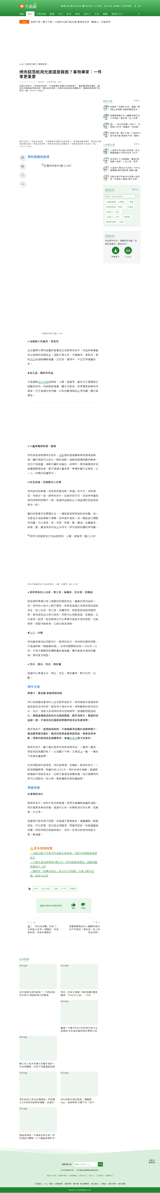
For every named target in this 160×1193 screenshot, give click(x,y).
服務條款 (68, 1183)
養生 (30, 13)
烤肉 (32, 359)
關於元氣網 (51, 1176)
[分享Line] (22, 166)
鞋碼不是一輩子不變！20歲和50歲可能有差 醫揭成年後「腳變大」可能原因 (71, 21)
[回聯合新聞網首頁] (21, 6)
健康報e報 (67, 1164)
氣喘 (121, 222)
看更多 (137, 101)
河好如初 (88, 6)
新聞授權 (58, 1184)
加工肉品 (43, 382)
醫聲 (105, 13)
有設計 (99, 6)
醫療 (52, 13)
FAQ (46, 1183)
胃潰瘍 (127, 217)
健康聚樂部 (62, 1176)
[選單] (139, 6)
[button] (139, 14)
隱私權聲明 (84, 1183)
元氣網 (28, 64)
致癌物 (73, 738)
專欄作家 (109, 1176)
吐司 (32, 632)
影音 (69, 13)
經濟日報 (77, 6)
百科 (60, 13)
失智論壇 (41, 13)
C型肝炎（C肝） (113, 217)
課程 (77, 13)
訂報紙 (103, 1184)
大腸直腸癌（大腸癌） (116, 202)
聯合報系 (95, 1184)
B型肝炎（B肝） (113, 212)
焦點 (21, 13)
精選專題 (73, 1176)
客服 (51, 1183)
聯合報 (66, 6)
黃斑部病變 (111, 222)
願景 (117, 6)
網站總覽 (121, 1184)
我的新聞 (127, 6)
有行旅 (109, 6)
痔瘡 (131, 202)
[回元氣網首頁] (30, 6)
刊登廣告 (38, 1184)
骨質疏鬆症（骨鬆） (115, 207)
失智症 (130, 207)
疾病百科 (82, 1176)
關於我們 (112, 1184)
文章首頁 (99, 1176)
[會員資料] (135, 6)
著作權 (76, 1183)
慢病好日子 (117, 13)
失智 (96, 13)
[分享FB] (22, 157)
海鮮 (61, 455)
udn (21, 64)
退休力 (87, 13)
